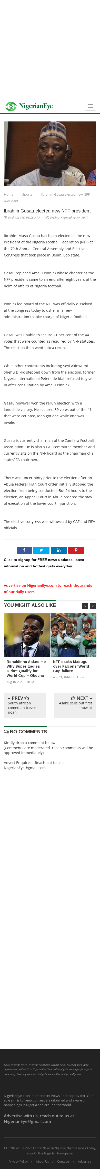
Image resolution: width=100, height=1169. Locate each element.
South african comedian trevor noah (22, 708)
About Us (42, 1161)
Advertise (85, 1161)
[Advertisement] (50, 50)
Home (9, 194)
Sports (27, 194)
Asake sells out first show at (75, 705)
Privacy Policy (18, 1161)
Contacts (63, 1161)
